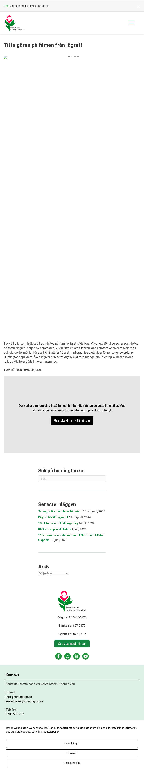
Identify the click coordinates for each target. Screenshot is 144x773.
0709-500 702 (15, 714)
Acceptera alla (72, 762)
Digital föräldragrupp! (53, 517)
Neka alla (72, 753)
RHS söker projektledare (54, 529)
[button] (131, 23)
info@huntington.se (19, 697)
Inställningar (72, 743)
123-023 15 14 (77, 634)
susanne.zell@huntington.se (24, 701)
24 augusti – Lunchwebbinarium (60, 511)
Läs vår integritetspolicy (45, 731)
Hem (6, 5)
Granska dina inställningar (72, 420)
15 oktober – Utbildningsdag (58, 523)
